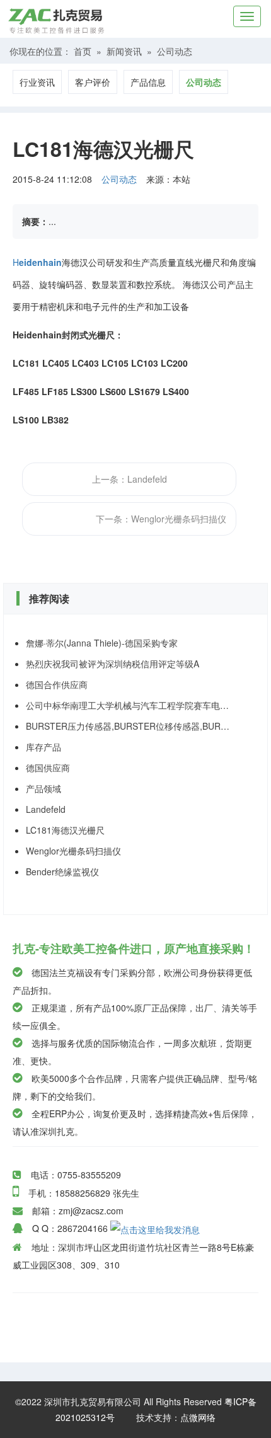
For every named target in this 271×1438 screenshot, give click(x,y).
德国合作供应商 (57, 684)
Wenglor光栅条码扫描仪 (73, 850)
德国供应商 (48, 767)
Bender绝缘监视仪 (62, 871)
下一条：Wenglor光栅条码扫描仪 (161, 518)
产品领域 (43, 788)
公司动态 (174, 51)
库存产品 (43, 746)
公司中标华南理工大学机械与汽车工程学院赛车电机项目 (129, 705)
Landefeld (46, 809)
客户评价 (92, 82)
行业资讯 (37, 82)
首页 (82, 51)
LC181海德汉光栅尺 (65, 830)
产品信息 (148, 82)
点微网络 (198, 1417)
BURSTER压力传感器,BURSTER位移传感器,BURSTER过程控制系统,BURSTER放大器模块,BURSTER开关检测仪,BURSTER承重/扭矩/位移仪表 (129, 726)
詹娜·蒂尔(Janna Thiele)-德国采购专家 (102, 642)
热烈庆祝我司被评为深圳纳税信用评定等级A (112, 663)
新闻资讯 (124, 51)
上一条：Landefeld (129, 479)
